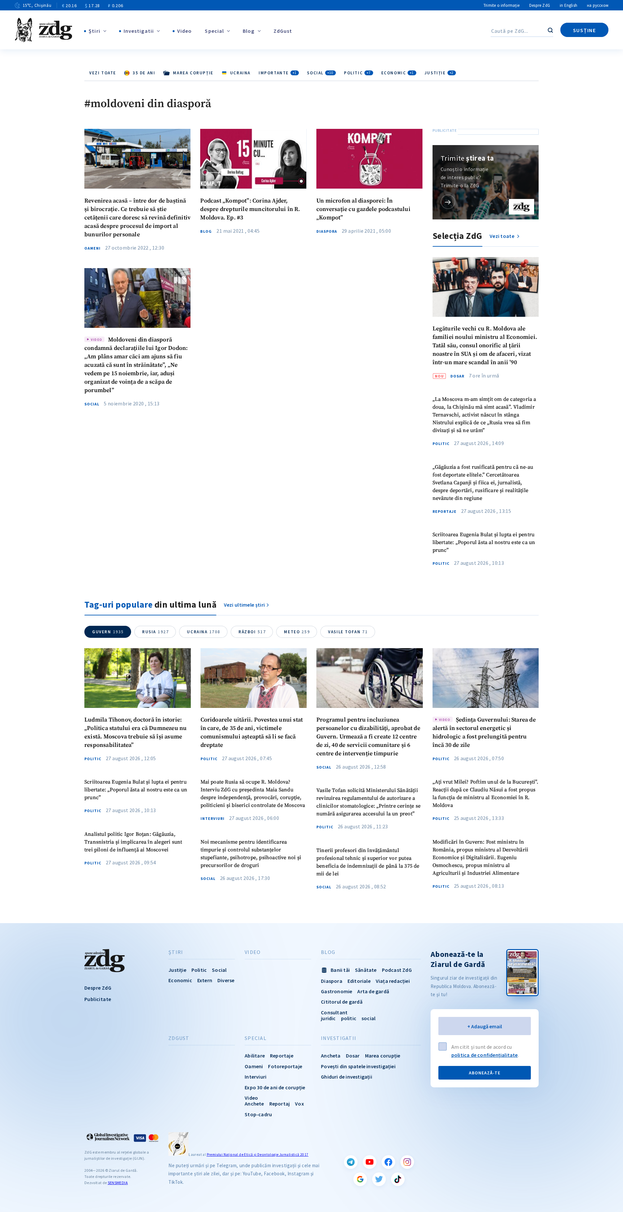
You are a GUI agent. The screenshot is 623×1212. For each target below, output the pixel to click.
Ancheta (330, 1055)
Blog (248, 31)
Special (214, 31)
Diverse (225, 980)
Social (320, 73)
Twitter (379, 1179)
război (252, 632)
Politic (357, 73)
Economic (397, 73)
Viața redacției (393, 981)
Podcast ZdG (397, 970)
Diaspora (326, 231)
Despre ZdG (539, 5)
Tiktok (398, 1179)
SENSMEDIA (118, 1182)
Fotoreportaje (285, 1066)
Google (360, 1179)
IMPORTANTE (278, 73)
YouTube (369, 1162)
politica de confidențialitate (484, 1055)
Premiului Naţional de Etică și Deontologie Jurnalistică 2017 (258, 1154)
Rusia (155, 632)
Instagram (407, 1162)
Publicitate (97, 999)
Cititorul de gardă (341, 1001)
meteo (297, 632)
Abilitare (255, 1055)
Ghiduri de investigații (346, 1076)
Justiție (439, 73)
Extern (204, 980)
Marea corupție (382, 1055)
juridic (328, 1018)
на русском (597, 5)
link (448, 201)
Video (184, 31)
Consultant (334, 1012)
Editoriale (359, 981)
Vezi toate (102, 73)
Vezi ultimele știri (244, 605)
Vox (299, 1103)
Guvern (108, 632)
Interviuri (213, 819)
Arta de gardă (373, 991)
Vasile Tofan (348, 632)
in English (568, 5)
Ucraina (203, 632)
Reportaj (279, 1103)
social (368, 1018)
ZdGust (283, 31)
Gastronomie (336, 991)
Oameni (92, 248)
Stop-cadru (258, 1114)
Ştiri (94, 31)
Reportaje (445, 511)
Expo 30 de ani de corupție (275, 1087)
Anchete (254, 1103)
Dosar (457, 376)
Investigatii (139, 31)
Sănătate (366, 970)
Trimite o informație (501, 5)
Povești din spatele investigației (358, 1066)
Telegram (351, 1162)
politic (348, 1018)
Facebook (388, 1162)
